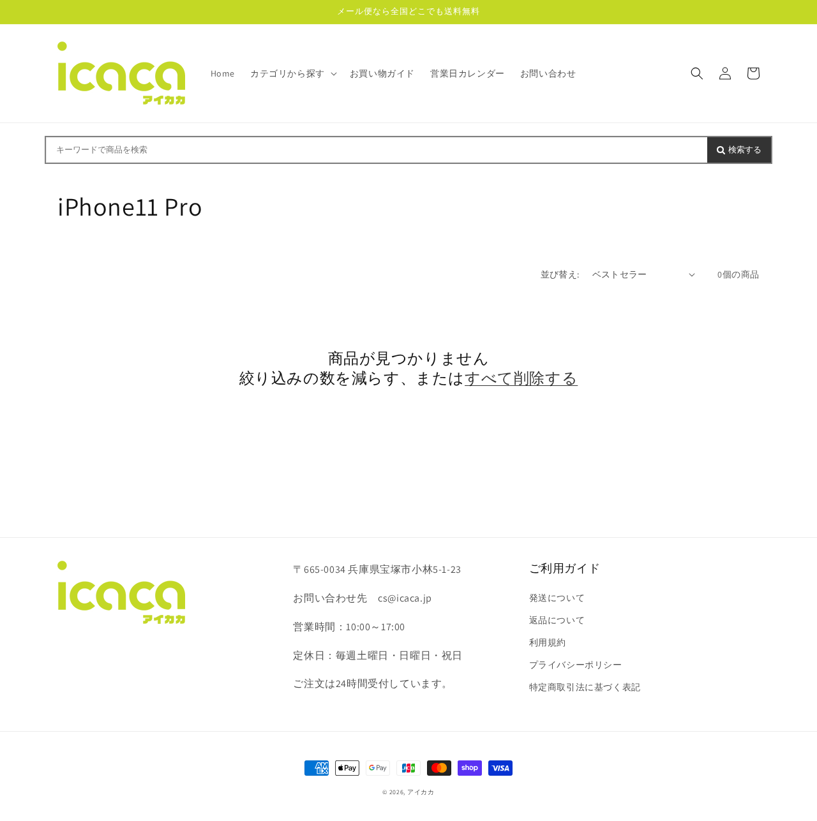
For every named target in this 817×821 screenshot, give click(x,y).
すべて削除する (521, 378)
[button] (292, 73)
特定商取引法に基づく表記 (585, 687)
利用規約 (547, 642)
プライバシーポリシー (575, 664)
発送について (557, 597)
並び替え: (560, 274)
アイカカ (421, 792)
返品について (557, 620)
